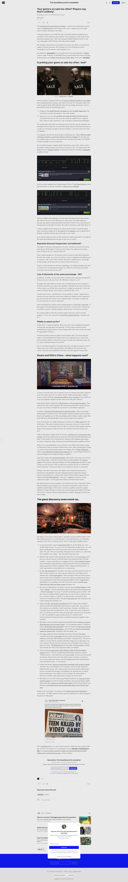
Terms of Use (71, 851)
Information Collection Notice (63, 852)
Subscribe (64, 847)
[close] (78, 825)
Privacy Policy (75, 852)
